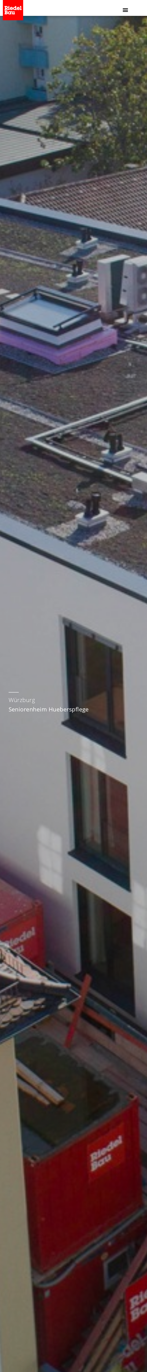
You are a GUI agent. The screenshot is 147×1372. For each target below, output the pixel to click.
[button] (125, 10)
